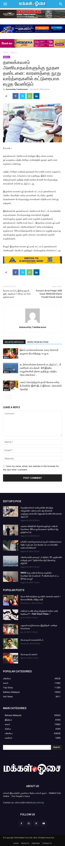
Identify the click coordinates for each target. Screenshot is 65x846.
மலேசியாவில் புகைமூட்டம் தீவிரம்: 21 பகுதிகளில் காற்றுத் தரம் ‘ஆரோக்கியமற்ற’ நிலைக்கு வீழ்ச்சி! (41, 560)
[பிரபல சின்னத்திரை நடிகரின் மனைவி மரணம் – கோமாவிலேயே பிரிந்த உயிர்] (10, 600)
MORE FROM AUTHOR (37, 342)
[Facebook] (16, 96)
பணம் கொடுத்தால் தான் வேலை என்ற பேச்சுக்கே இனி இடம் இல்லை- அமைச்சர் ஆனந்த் (41, 386)
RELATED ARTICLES (14, 342)
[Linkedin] (36, 96)
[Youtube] (44, 823)
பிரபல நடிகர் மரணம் (29, 654)
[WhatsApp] (29, 96)
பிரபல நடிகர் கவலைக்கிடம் (32, 640)
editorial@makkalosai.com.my (29, 802)
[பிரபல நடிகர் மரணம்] (10, 658)
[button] (5, 4)
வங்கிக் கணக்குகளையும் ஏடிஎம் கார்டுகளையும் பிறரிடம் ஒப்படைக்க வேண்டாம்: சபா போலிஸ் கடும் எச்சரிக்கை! (41, 545)
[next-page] (10, 397)
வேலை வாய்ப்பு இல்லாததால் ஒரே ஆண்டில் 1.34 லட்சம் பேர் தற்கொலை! (17, 293)
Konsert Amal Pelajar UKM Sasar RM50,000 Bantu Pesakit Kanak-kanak (49, 293)
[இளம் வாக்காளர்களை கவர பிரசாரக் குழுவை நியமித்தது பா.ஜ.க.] (10, 353)
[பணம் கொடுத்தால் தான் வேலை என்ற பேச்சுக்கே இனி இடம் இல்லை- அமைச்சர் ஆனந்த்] (10, 386)
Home (5, 52)
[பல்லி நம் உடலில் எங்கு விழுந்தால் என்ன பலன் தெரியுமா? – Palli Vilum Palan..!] (10, 614)
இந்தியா (14, 52)
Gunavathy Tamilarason (17, 89)
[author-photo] (32, 323)
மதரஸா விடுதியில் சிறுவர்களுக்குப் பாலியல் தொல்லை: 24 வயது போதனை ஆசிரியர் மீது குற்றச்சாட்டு (39, 529)
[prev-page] (5, 397)
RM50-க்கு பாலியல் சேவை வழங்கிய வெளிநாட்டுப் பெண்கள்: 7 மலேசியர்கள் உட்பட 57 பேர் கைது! (40, 576)
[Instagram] (29, 823)
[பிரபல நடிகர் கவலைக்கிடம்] (10, 643)
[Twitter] (23, 96)
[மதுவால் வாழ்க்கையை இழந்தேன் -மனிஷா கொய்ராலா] (10, 629)
